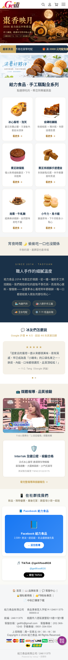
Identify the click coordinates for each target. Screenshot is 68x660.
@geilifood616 (38, 568)
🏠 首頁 (17, 590)
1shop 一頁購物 (39, 656)
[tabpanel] (34, 26)
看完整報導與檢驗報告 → (34, 481)
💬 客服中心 (48, 590)
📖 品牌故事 (31, 590)
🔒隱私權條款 (24, 595)
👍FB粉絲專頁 (43, 595)
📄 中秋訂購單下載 (34, 600)
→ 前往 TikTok (34, 575)
